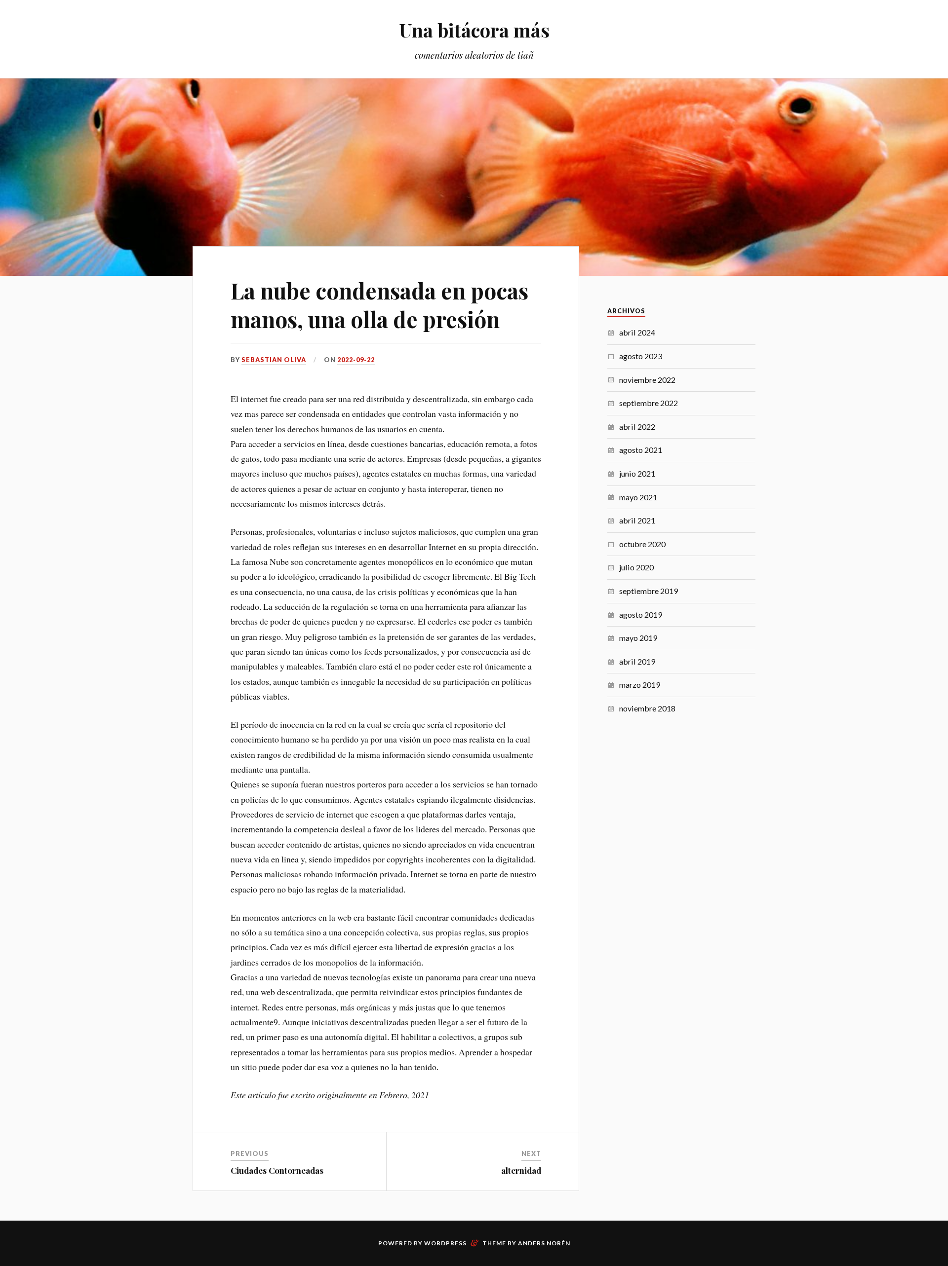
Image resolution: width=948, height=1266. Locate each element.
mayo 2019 (638, 637)
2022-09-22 (356, 360)
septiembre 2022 (648, 403)
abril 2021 (637, 520)
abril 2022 (637, 426)
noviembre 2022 (647, 379)
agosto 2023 (640, 356)
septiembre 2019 (648, 591)
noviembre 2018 (647, 708)
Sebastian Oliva (273, 360)
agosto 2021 (640, 449)
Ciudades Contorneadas (277, 1170)
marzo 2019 (639, 684)
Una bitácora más (474, 29)
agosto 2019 (640, 614)
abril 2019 (637, 661)
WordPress (445, 1243)
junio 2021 (637, 473)
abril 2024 (637, 332)
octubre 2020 (642, 544)
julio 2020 (636, 567)
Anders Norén (544, 1243)
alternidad (521, 1170)
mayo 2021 (638, 497)
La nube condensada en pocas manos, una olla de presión (379, 304)
